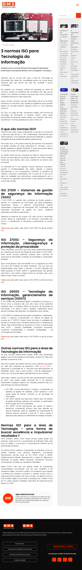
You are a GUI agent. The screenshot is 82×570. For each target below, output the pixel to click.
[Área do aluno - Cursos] (50, 547)
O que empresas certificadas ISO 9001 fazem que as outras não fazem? (65, 156)
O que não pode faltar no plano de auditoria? (75, 98)
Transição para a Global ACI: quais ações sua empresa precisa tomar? (64, 103)
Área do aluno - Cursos (63, 546)
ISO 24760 (46, 366)
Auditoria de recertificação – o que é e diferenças (66, 36)
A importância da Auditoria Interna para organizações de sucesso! (76, 39)
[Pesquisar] (78, 15)
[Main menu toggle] (77, 5)
